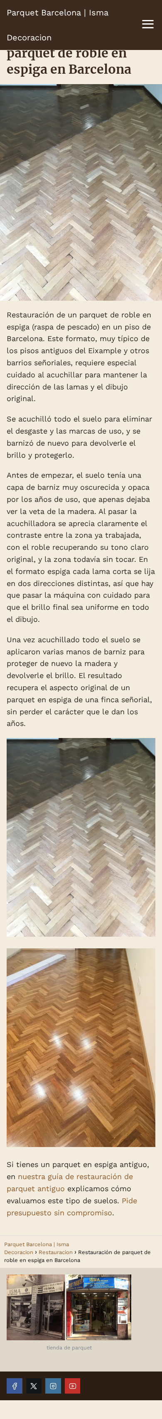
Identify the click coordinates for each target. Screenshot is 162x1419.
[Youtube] (73, 1386)
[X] (34, 1386)
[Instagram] (53, 1386)
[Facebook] (14, 1386)
